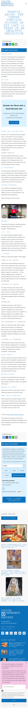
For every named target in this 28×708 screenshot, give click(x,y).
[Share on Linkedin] (10, 44)
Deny (14, 704)
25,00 (6, 470)
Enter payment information (14, 499)
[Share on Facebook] (3, 44)
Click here (14, 122)
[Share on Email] (16, 44)
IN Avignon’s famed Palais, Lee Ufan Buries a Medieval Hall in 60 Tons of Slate (14, 573)
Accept (14, 700)
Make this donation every (9, 491)
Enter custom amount (18, 475)
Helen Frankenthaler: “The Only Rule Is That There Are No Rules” (14, 546)
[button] (2, 691)
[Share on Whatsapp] (13, 44)
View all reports (9, 517)
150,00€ (7, 475)
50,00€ (14, 470)
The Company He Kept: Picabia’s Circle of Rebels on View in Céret (12, 600)
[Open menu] (26, 3)
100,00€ (22, 470)
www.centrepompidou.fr (17, 414)
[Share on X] (7, 44)
